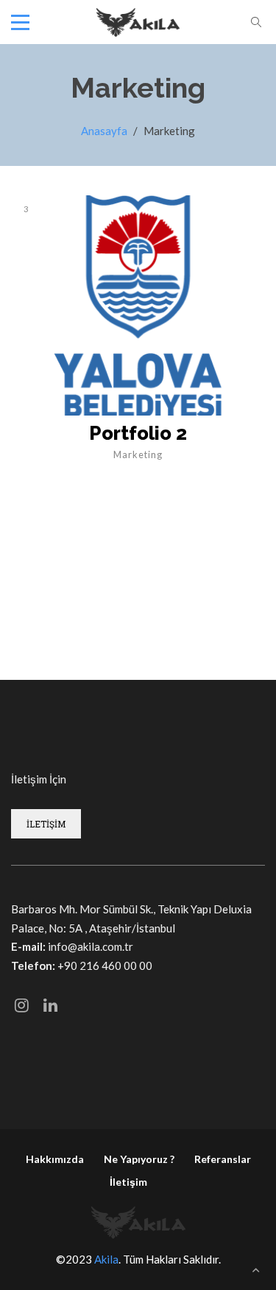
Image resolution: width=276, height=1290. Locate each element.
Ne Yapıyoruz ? (139, 1159)
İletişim (128, 1181)
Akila (106, 1259)
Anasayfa (104, 130)
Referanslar (222, 1159)
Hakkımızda (55, 1159)
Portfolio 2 (138, 433)
